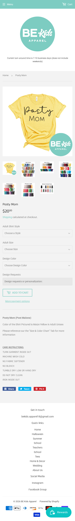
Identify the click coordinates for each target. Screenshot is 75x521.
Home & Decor (37, 461)
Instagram (37, 482)
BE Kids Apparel (28, 501)
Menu (10, 4)
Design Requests (12, 274)
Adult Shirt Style (11, 226)
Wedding (37, 465)
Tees (37, 456)
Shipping (7, 217)
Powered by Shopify (49, 501)
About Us (38, 470)
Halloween (37, 434)
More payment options (17, 301)
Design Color (9, 258)
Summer (37, 438)
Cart (69, 4)
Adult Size (8, 242)
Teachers (37, 447)
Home (6, 75)
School (37, 443)
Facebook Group (38, 489)
